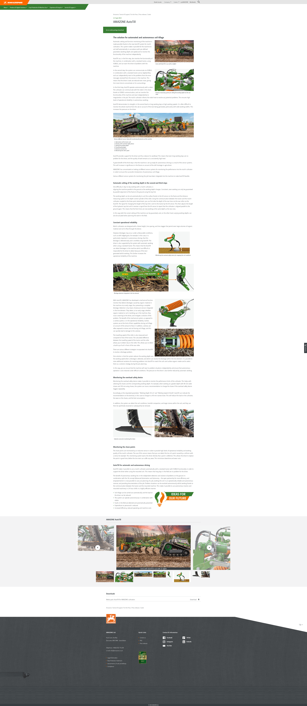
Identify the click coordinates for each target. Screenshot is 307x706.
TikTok (188, 637)
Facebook (169, 637)
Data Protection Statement (114, 660)
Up (300, 624)
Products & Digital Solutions (18, 7)
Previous (97, 547)
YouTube (169, 645)
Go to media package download (115, 30)
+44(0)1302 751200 (118, 647)
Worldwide (193, 2)
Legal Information (112, 657)
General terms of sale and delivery (116, 663)
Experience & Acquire (56, 7)
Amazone (116, 14)
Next (209, 547)
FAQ (141, 640)
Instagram (169, 641)
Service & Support (70, 7)
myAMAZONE (184, 2)
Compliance (110, 666)
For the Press (134, 14)
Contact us (143, 637)
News (5, 7)
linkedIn (188, 641)
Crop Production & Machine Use (38, 7)
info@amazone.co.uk (116, 650)
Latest (149, 14)
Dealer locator (158, 2)
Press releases (142, 14)
